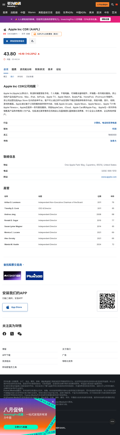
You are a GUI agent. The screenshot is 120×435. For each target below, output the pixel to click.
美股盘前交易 (45, 12)
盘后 (57, 12)
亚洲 (114, 12)
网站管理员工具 (9, 367)
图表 (14, 69)
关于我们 (66, 349)
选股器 (14, 12)
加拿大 (113, 141)
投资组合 (6, 361)
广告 (64, 355)
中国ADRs (81, 12)
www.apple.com (108, 177)
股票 (5, 12)
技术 (50, 69)
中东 (106, 12)
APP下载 (6, 355)
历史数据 (29, 76)
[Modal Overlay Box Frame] (28, 416)
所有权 (20, 76)
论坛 (58, 69)
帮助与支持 (67, 361)
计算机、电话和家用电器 (105, 123)
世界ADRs (68, 12)
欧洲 (99, 12)
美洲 (91, 12)
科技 (114, 129)
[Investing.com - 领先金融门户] (14, 4)
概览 (5, 76)
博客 (4, 349)
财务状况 (39, 69)
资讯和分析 (26, 69)
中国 (22, 12)
